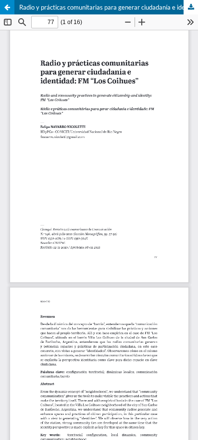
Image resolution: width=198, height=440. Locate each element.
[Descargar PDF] (191, 7)
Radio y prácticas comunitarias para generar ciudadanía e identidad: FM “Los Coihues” (108, 7)
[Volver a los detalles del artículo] (7, 7)
